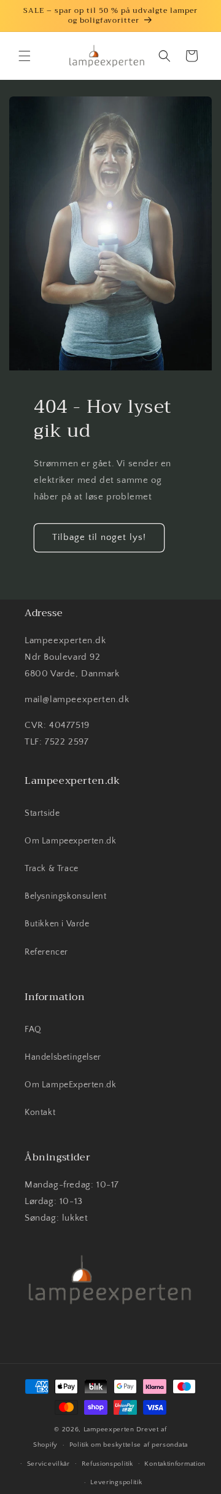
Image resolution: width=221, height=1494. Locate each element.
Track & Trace (52, 869)
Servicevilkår (48, 1464)
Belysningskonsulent (65, 896)
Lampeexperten (108, 1429)
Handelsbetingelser (63, 1057)
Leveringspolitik (116, 1482)
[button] (24, 55)
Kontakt (40, 1112)
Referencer (46, 952)
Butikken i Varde (57, 924)
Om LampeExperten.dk (70, 1085)
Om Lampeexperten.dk (70, 841)
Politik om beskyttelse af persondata (128, 1445)
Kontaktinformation (175, 1464)
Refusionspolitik (107, 1464)
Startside (42, 813)
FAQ (33, 1029)
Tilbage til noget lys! (99, 537)
